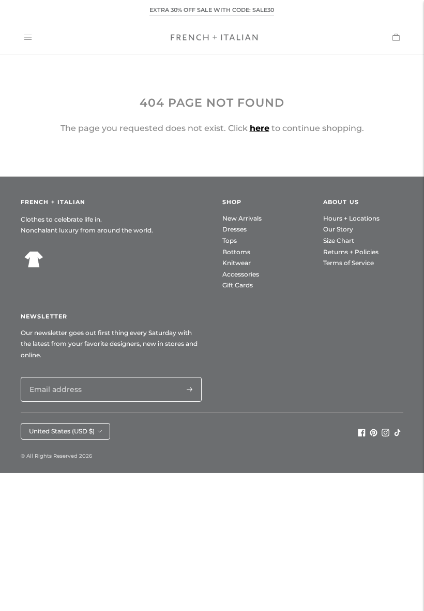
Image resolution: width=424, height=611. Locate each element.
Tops (229, 240)
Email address (52, 377)
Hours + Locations (351, 218)
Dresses (234, 229)
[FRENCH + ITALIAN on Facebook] (362, 434)
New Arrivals (242, 218)
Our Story (338, 229)
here (259, 128)
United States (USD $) (62, 431)
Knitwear (236, 263)
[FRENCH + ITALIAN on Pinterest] (373, 434)
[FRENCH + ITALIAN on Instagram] (385, 434)
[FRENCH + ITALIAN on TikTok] (397, 434)
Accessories (240, 274)
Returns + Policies (350, 252)
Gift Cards (237, 285)
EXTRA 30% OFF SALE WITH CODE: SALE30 (211, 9)
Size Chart (338, 240)
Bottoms (236, 252)
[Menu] (28, 37)
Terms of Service (348, 263)
